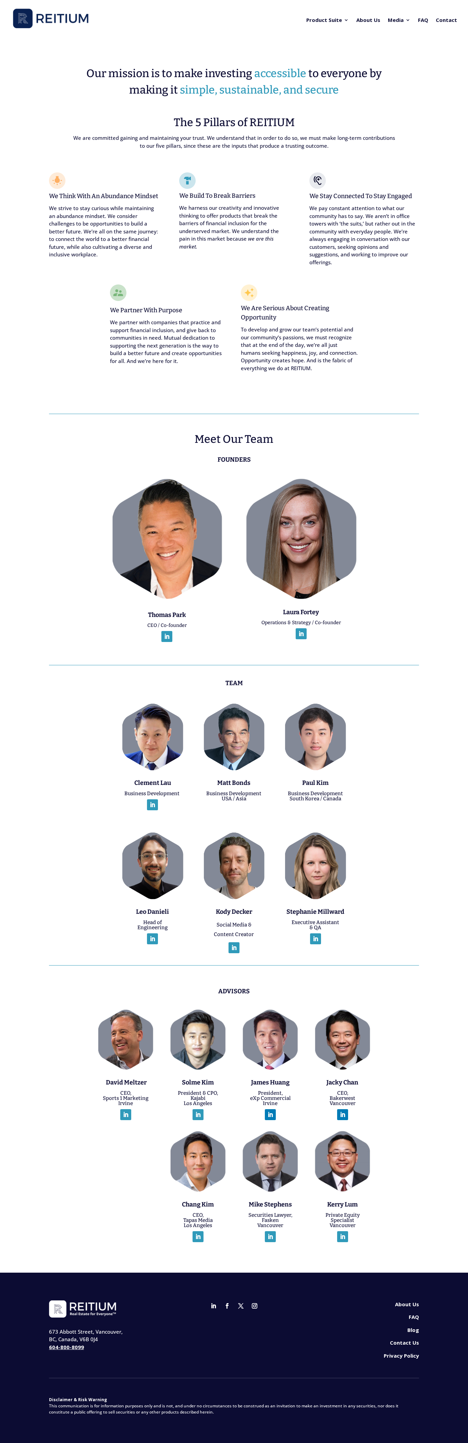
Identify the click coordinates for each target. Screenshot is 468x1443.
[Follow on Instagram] (254, 1305)
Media (396, 19)
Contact (446, 19)
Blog (413, 1329)
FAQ (423, 19)
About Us (368, 19)
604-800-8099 (66, 1347)
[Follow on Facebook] (227, 1305)
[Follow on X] (240, 1305)
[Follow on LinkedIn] (166, 636)
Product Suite (324, 19)
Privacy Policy (401, 1355)
